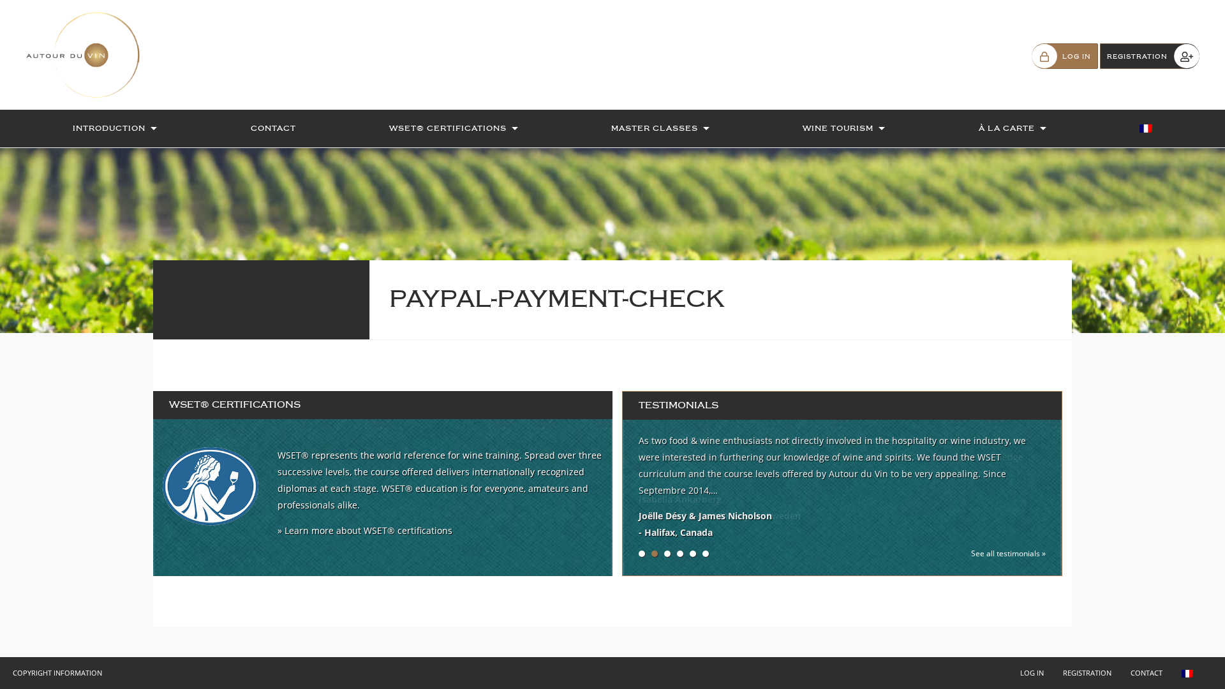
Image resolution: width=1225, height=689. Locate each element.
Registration (1087, 673)
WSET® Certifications (448, 128)
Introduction (109, 128)
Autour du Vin (89, 55)
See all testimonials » (1008, 553)
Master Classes (654, 128)
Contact (273, 128)
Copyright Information (57, 673)
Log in (1032, 673)
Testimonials (678, 405)
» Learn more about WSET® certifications (365, 530)
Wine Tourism (838, 128)
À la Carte (1007, 128)
